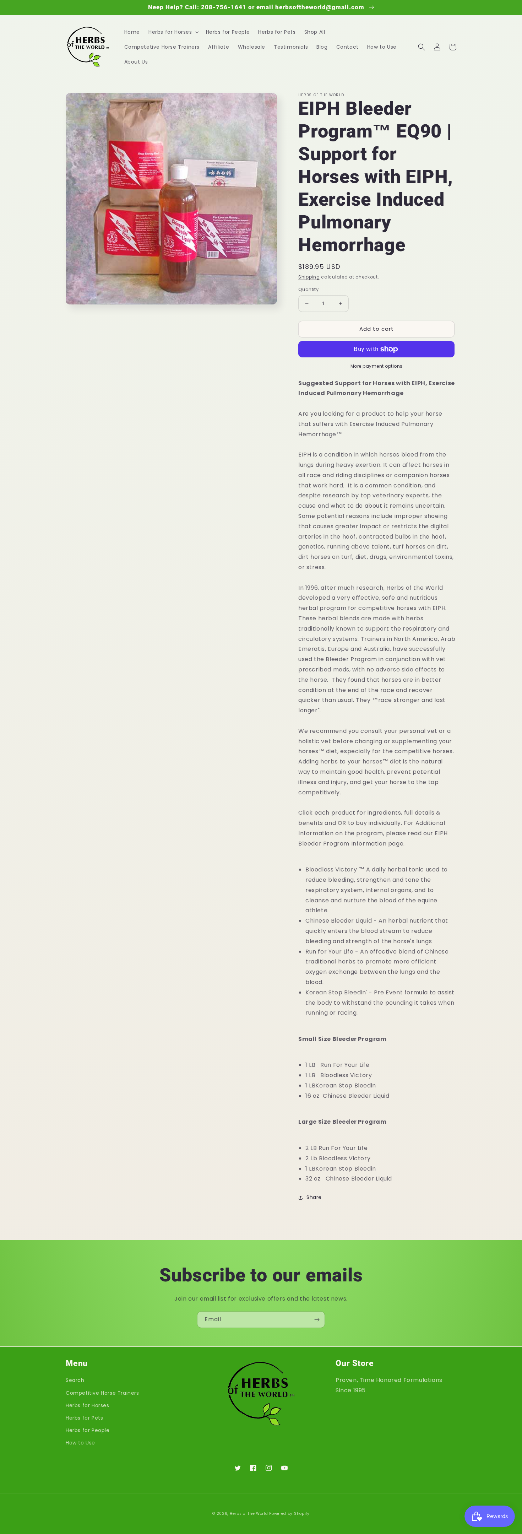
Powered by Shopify (289, 1513)
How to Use (80, 1442)
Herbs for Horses (87, 1405)
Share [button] (314, 1197)
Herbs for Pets (84, 1417)
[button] (173, 32)
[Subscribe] (317, 1319)
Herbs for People (88, 1430)
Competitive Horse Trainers (102, 1393)
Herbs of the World (249, 1513)
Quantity (308, 289)
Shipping (309, 277)
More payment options (376, 366)
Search (75, 1380)
